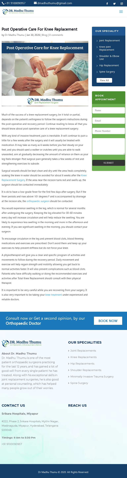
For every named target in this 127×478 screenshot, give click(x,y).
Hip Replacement (109, 65)
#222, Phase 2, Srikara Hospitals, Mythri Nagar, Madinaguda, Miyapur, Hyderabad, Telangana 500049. (30, 426)
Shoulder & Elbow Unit (109, 57)
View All (104, 80)
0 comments (56, 35)
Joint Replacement (109, 40)
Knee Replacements (83, 357)
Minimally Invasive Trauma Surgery (92, 376)
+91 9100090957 (12, 444)
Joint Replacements (83, 350)
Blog (44, 35)
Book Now (108, 321)
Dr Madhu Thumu (14, 35)
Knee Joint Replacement (106, 48)
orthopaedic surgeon (38, 201)
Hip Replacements (82, 363)
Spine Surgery (107, 71)
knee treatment (53, 294)
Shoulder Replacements (85, 370)
